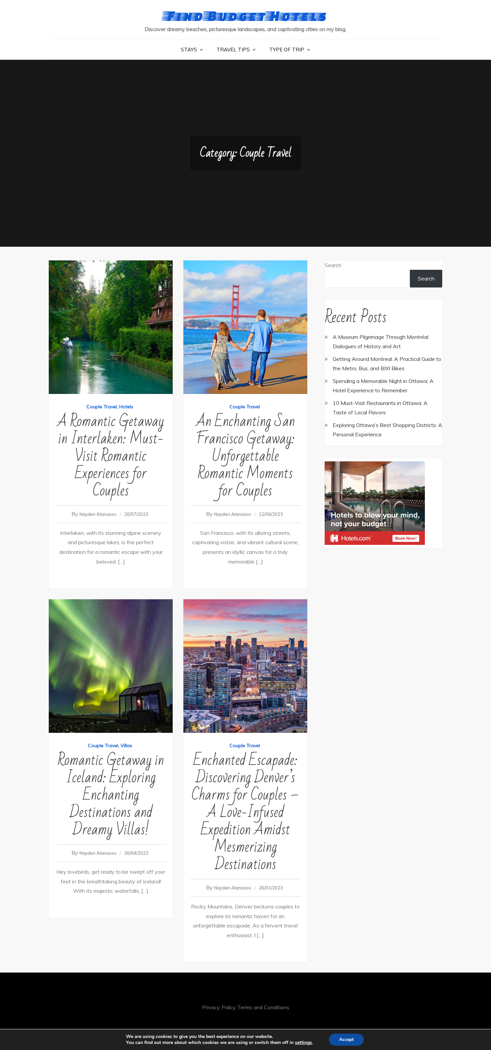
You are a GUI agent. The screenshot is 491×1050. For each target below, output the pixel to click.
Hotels (126, 407)
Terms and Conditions (263, 1007)
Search (333, 265)
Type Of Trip (286, 49)
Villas (126, 746)
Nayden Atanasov (98, 514)
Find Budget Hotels (245, 15)
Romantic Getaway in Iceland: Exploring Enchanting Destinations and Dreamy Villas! (111, 795)
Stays (189, 49)
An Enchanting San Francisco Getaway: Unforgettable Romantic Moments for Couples (245, 456)
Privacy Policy (219, 1007)
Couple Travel (102, 407)
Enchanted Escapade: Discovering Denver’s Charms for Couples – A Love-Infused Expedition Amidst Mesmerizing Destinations (245, 812)
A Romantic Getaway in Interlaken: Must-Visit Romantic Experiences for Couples (110, 456)
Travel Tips (233, 49)
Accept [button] (346, 1039)
